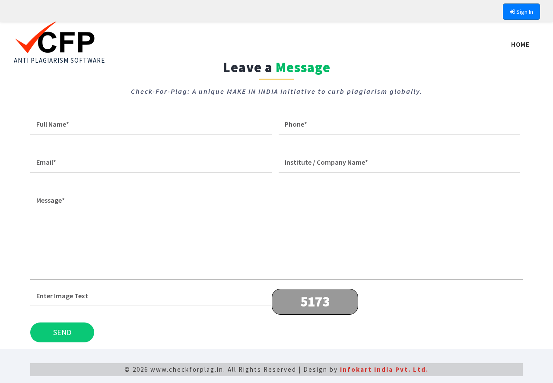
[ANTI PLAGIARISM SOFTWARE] (59, 29)
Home (520, 44)
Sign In (524, 12)
